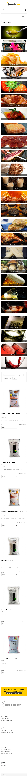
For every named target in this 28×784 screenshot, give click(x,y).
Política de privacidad (6, 749)
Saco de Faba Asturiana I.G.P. (9, 659)
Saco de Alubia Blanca (7, 610)
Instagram (3, 767)
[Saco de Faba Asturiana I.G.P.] (14, 644)
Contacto (3, 734)
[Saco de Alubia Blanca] (14, 595)
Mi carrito (23, 10)
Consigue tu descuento (14, 693)
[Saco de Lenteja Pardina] (14, 447)
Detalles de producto (21, 424)
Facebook (3, 765)
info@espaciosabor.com (6, 720)
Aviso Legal (4, 747)
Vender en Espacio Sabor (7, 732)
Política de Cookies (5, 751)
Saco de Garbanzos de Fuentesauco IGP (12, 511)
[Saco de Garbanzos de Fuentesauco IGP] (14, 496)
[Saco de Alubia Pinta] (14, 546)
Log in (17, 10)
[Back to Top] (24, 772)
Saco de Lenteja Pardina (8, 462)
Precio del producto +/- (9, 375)
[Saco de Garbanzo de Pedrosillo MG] (14, 398)
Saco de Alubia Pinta (7, 560)
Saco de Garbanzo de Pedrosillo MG (11, 413)
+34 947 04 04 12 (5, 718)
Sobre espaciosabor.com (6, 730)
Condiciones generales (6, 753)
